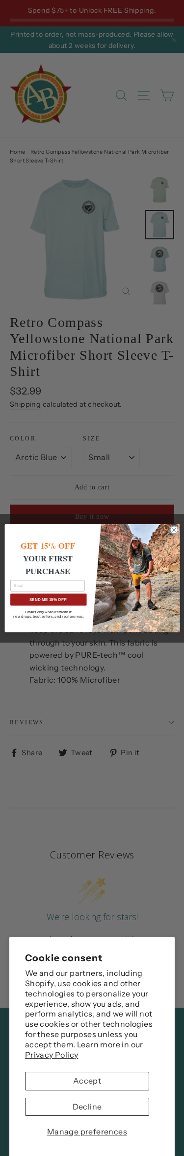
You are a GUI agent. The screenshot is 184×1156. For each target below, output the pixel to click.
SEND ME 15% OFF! (48, 599)
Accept (87, 1081)
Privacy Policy (52, 1055)
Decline (87, 1106)
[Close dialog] (174, 529)
